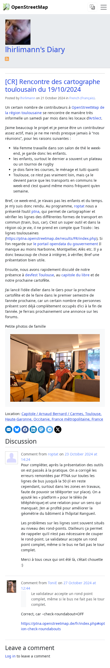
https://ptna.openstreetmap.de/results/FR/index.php (51, 238)
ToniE (52, 582)
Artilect (95, 118)
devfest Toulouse (39, 274)
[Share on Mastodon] (41, 429)
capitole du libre (75, 274)
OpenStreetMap (29, 7)
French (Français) (82, 98)
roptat (79, 206)
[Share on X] (57, 429)
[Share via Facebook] (25, 429)
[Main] (103, 7)
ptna (35, 211)
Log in (10, 656)
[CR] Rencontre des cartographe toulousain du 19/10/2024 (52, 85)
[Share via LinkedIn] (33, 429)
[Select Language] (92, 7)
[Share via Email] (8, 429)
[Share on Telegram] (49, 429)
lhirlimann (27, 98)
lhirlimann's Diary (35, 49)
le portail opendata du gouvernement (65, 243)
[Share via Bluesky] (16, 429)
